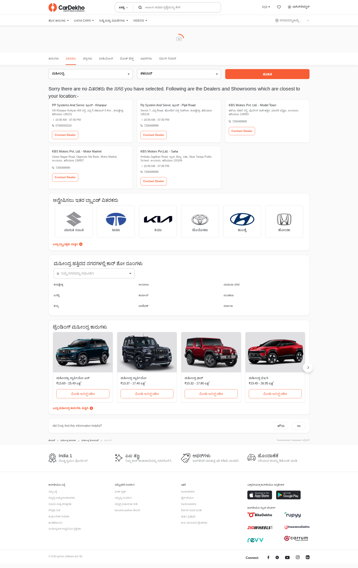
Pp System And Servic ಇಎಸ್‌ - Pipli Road (167, 105)
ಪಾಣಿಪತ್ (143, 305)
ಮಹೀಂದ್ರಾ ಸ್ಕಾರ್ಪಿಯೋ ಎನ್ (73, 378)
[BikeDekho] (259, 515)
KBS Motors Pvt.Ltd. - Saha (159, 151)
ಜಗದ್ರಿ (57, 295)
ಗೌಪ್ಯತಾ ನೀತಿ (54, 510)
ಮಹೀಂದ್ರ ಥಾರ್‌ (194, 378)
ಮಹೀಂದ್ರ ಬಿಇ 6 (258, 378)
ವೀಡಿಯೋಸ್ (106, 58)
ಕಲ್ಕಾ (56, 305)
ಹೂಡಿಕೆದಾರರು (55, 522)
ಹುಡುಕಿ (267, 74)
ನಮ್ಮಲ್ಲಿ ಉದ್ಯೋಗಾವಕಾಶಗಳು (61, 497)
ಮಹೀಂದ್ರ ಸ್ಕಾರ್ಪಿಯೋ (133, 378)
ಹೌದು (281, 426)
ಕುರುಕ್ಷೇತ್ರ (58, 284)
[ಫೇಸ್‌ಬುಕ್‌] (268, 557)
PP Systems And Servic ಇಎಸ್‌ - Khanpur (79, 105)
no (298, 426)
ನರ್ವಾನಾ (228, 305)
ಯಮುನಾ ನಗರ (231, 284)
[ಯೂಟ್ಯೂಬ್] (287, 557)
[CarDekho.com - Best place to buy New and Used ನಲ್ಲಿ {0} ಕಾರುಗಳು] (66, 7)
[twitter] (277, 557)
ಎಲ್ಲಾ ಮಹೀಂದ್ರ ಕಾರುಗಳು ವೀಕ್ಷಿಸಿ (70, 408)
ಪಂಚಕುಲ (229, 295)
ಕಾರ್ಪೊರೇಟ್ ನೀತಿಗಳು (58, 516)
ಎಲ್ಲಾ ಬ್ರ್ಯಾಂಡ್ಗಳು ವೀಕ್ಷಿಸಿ (65, 244)
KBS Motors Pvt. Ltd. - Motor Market (77, 151)
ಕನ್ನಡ (264, 6)
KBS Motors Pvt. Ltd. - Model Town (252, 105)
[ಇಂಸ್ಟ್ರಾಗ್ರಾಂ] (298, 557)
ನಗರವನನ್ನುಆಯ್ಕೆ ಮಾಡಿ (292, 20)
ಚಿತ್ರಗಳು (87, 58)
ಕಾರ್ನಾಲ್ (143, 295)
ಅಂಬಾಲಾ (144, 284)
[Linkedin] (308, 557)
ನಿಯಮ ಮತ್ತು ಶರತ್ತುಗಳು (60, 504)
